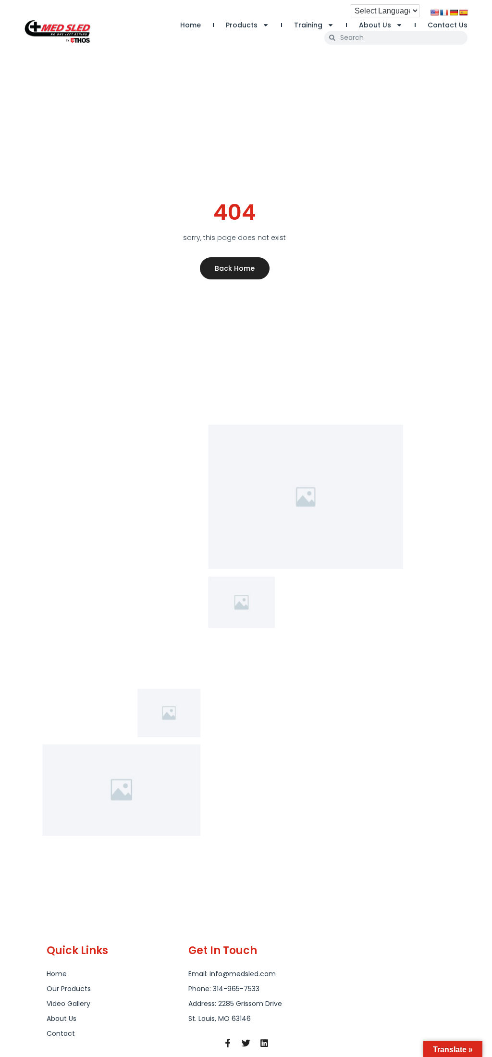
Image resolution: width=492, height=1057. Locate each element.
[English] (434, 12)
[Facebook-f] (227, 1043)
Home (190, 25)
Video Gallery (68, 1003)
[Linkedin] (264, 1043)
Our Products (69, 989)
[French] (444, 12)
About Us (375, 25)
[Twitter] (246, 1043)
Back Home (235, 268)
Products (242, 25)
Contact (61, 1033)
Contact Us (447, 25)
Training (308, 25)
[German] (453, 12)
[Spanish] (463, 12)
